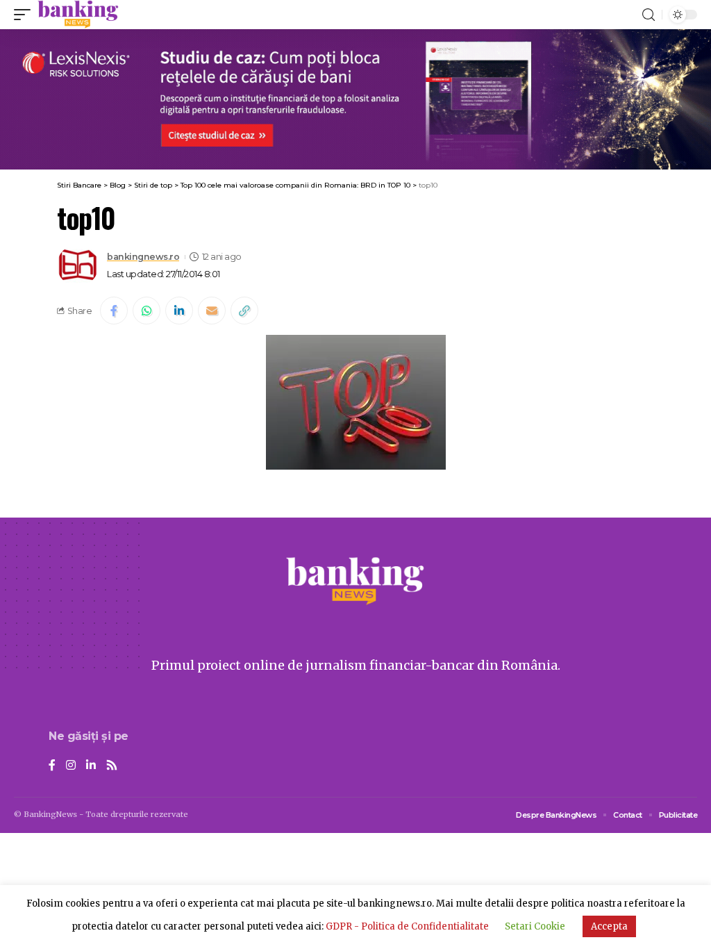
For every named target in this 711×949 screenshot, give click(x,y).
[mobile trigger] (25, 14)
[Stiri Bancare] (78, 14)
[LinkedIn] (91, 766)
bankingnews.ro (143, 256)
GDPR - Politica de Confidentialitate (407, 926)
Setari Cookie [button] (535, 926)
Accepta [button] (609, 926)
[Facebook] (52, 766)
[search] (648, 15)
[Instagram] (71, 766)
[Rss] (111, 766)
